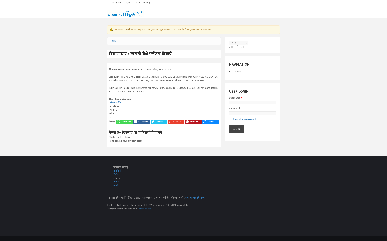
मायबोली (117, 171)
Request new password (244, 119)
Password (235, 108)
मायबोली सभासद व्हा (143, 3)
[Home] (125, 14)
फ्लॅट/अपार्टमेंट (115, 103)
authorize (130, 30)
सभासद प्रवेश (116, 3)
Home (114, 41)
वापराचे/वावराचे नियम (195, 198)
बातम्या (116, 182)
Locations (237, 71)
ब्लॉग (128, 3)
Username (235, 98)
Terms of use (144, 209)
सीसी (115, 185)
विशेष (115, 174)
